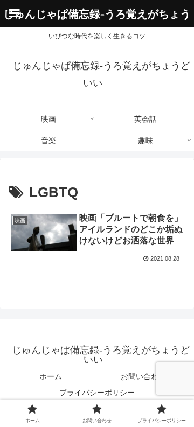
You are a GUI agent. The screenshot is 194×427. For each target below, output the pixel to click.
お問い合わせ (143, 376)
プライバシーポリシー (97, 392)
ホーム (50, 376)
